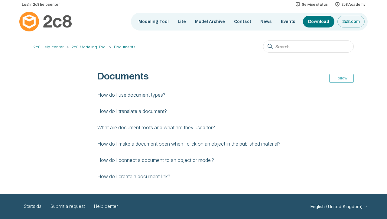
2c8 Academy (353, 4)
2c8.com (351, 21)
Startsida (32, 206)
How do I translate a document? (132, 111)
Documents (124, 46)
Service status (315, 4)
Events (288, 21)
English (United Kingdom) (337, 206)
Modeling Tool (153, 21)
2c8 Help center (48, 46)
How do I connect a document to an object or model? (155, 160)
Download (318, 21)
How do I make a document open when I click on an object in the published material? (189, 144)
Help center (106, 206)
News (266, 21)
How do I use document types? (131, 95)
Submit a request (67, 206)
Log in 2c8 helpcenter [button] (41, 4)
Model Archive (210, 21)
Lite (182, 21)
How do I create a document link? (133, 176)
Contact (242, 21)
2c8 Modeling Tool (88, 46)
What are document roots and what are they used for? (156, 127)
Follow (341, 78)
